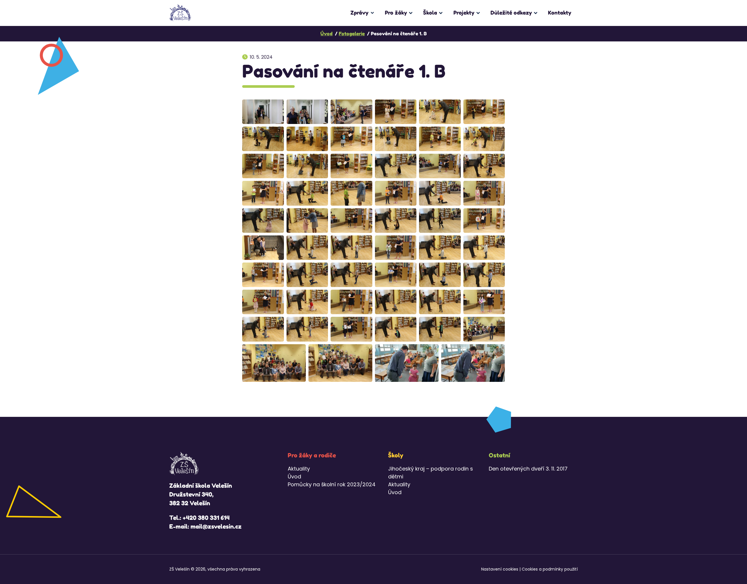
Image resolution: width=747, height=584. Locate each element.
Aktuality (299, 468)
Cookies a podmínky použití (550, 569)
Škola (430, 12)
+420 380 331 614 (206, 517)
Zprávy (359, 12)
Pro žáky (396, 12)
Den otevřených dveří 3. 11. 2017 (528, 468)
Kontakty (559, 12)
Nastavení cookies (499, 569)
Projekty (463, 12)
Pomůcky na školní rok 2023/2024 (332, 484)
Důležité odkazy (511, 12)
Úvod (294, 476)
